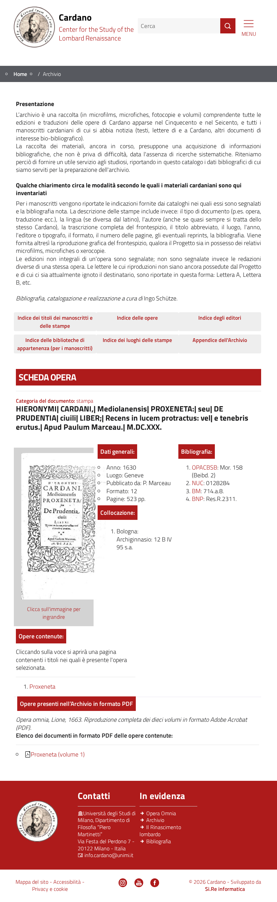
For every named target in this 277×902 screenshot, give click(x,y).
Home (20, 74)
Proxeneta (42, 686)
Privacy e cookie (50, 889)
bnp (197, 498)
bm (196, 491)
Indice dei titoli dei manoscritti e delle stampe (55, 322)
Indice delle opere (137, 318)
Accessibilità (67, 882)
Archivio (155, 820)
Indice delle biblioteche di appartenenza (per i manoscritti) (55, 344)
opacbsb (204, 467)
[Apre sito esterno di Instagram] (123, 882)
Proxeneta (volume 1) (58, 754)
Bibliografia (158, 841)
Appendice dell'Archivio (220, 340)
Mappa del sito (33, 882)
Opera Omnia (161, 813)
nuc (197, 482)
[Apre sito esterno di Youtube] (138, 882)
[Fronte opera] (63, 525)
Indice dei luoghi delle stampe (137, 340)
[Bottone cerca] (227, 25)
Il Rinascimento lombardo (160, 830)
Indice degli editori (219, 318)
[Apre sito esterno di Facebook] (154, 882)
